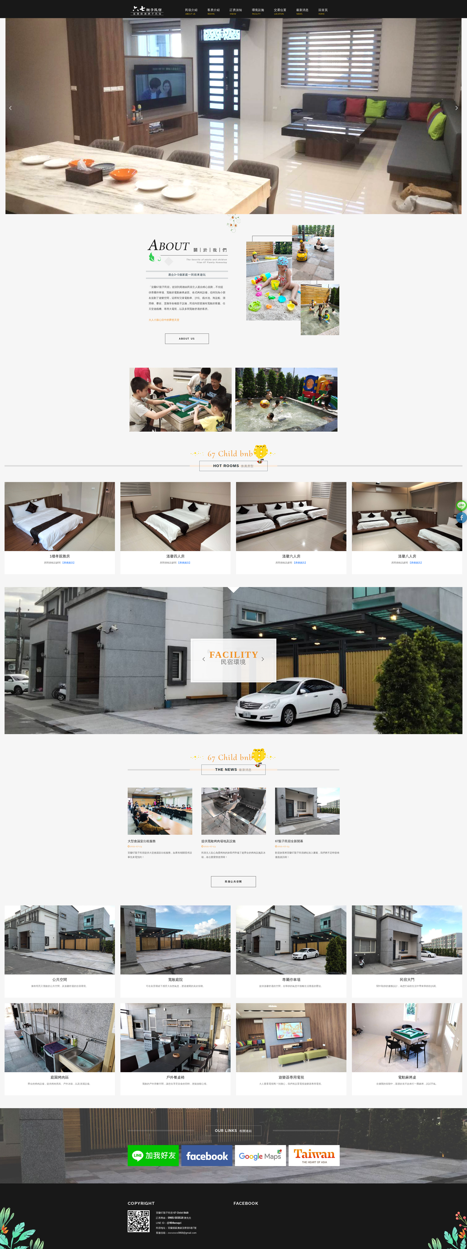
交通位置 (280, 10)
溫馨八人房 (407, 556)
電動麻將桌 (407, 1077)
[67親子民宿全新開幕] (307, 811)
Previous (203, 659)
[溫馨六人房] (291, 516)
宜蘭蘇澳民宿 (149, 10)
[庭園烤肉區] (60, 1037)
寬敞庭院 (175, 980)
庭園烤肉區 (60, 1077)
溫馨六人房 (291, 556)
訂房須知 (236, 10)
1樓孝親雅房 (60, 556)
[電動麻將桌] (407, 1037)
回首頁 (323, 10)
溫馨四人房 (175, 556)
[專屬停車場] (291, 939)
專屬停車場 (291, 980)
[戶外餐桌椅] (175, 1037)
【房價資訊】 (68, 562)
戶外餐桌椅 (175, 1077)
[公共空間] (60, 939)
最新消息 (302, 10)
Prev (10, 107)
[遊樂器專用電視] (291, 1037)
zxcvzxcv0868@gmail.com (182, 1232)
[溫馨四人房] (175, 516)
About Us (187, 338)
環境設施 (258, 10)
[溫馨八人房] (407, 516)
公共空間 (59, 980)
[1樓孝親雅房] (60, 516)
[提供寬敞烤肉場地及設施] (233, 811)
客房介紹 (213, 10)
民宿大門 (407, 980)
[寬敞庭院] (175, 939)
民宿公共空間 (233, 881)
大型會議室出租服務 (142, 841)
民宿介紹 (191, 10)
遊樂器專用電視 (291, 1077)
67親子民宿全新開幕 (289, 841)
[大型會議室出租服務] (160, 811)
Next (457, 107)
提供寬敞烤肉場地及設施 (218, 841)
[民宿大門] (407, 939)
